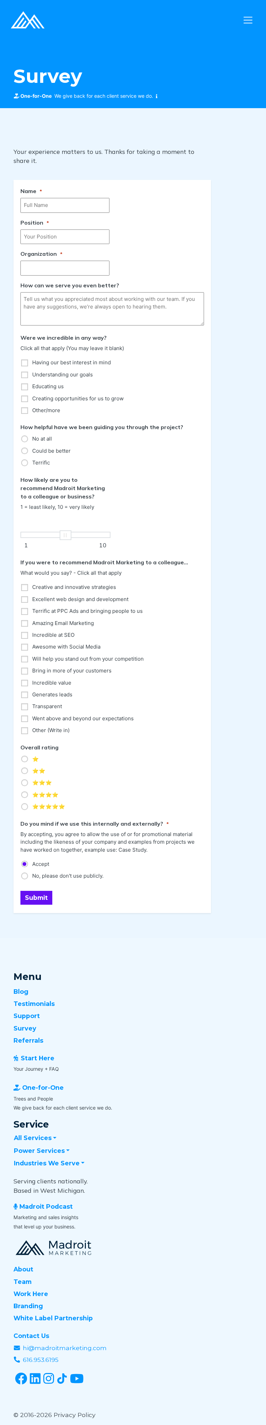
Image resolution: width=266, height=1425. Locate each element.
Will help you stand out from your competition (88, 658)
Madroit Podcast (46, 1206)
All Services (33, 1137)
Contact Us (31, 1335)
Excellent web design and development (80, 599)
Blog (21, 991)
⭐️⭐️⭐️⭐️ (45, 794)
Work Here (31, 1293)
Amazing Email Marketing (63, 623)
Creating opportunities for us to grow (78, 398)
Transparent (47, 706)
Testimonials (34, 1003)
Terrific (41, 462)
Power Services (39, 1150)
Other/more (46, 410)
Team (23, 1281)
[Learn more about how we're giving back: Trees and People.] (155, 96)
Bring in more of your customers (72, 670)
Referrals (28, 1040)
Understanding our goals (62, 374)
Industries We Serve (47, 1163)
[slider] (65, 535)
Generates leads (52, 694)
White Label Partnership (53, 1318)
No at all (42, 438)
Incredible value (51, 682)
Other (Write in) (51, 730)
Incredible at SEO (53, 635)
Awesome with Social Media (66, 646)
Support (27, 1015)
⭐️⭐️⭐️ (42, 782)
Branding (28, 1306)
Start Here (37, 1058)
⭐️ (35, 759)
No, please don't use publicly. (68, 875)
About (23, 1269)
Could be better (51, 451)
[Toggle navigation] (248, 20)
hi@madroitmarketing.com (65, 1348)
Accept (40, 864)
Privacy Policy (75, 1414)
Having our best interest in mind (71, 362)
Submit (36, 897)
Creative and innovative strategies (74, 587)
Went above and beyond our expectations (83, 718)
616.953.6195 (41, 1359)
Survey (25, 1028)
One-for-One (43, 1087)
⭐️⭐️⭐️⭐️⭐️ (48, 806)
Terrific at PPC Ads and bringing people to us (87, 611)
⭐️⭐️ (38, 770)
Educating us (48, 386)
